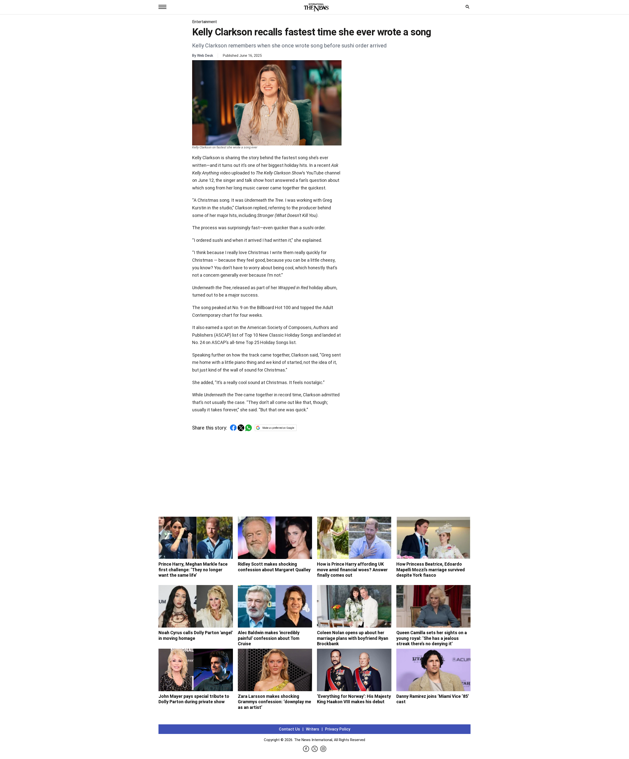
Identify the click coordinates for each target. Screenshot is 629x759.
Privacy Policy (337, 729)
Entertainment (204, 21)
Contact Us (289, 729)
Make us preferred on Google (278, 428)
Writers (312, 729)
